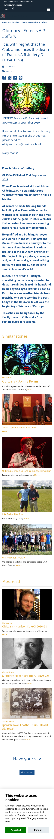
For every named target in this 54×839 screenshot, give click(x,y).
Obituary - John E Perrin (20, 381)
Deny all (38, 830)
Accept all (16, 830)
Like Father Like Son (12, 514)
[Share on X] (9, 78)
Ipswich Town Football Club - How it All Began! (25, 726)
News (4, 22)
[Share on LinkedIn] (15, 78)
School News (8, 721)
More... (30, 389)
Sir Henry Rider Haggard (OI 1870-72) (25, 675)
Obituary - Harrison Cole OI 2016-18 (24, 626)
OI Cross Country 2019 (13, 557)
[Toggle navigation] (48, 9)
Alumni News (8, 672)
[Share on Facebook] (4, 78)
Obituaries (14, 22)
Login (6, 9)
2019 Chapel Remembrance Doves (19, 427)
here (7, 821)
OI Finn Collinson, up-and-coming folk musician (26, 470)
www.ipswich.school (13, 4)
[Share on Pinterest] (20, 78)
